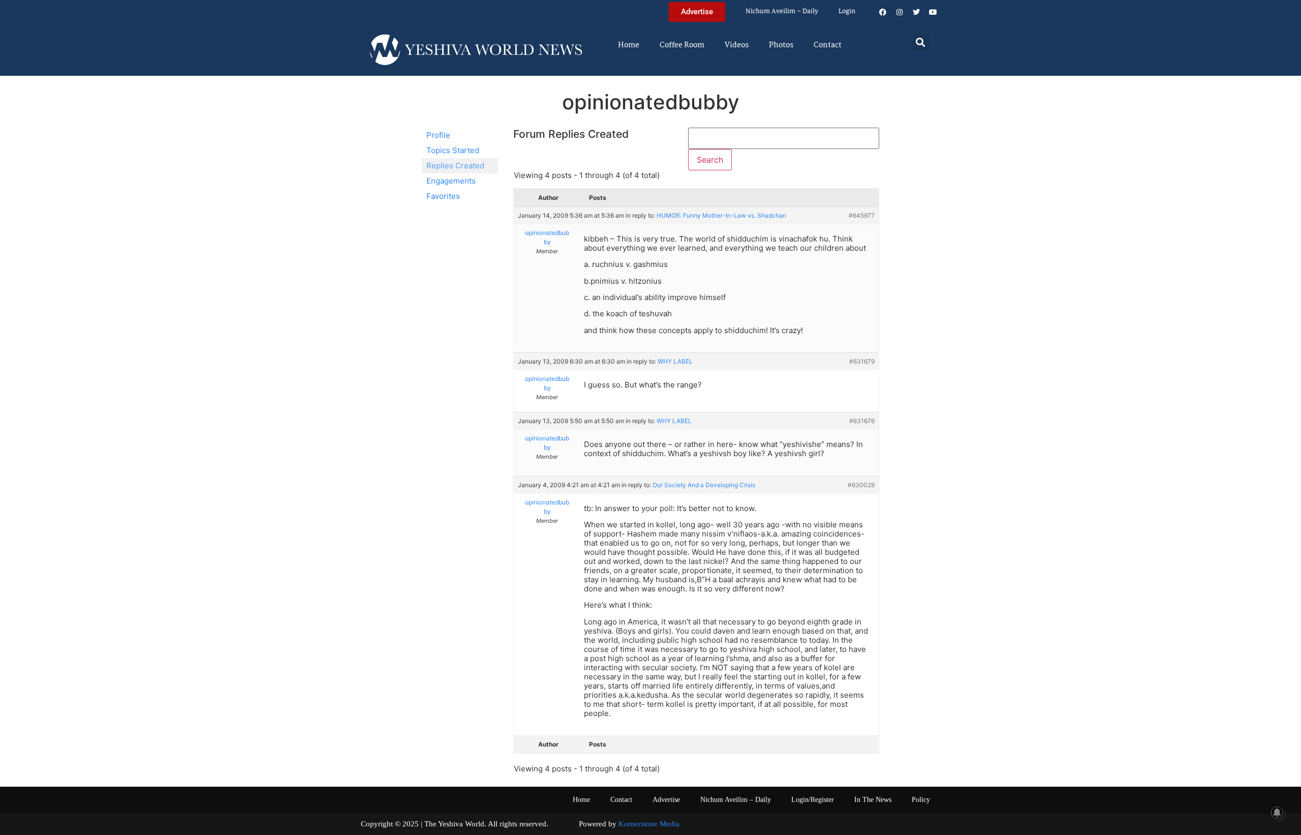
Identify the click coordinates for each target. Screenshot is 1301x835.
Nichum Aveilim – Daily (782, 11)
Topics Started (452, 150)
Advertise (666, 799)
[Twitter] (916, 12)
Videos (737, 45)
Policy (921, 799)
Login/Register (812, 799)
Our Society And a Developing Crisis (704, 485)
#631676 (862, 421)
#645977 (862, 215)
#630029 (861, 485)
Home (628, 45)
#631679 (862, 361)
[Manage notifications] (1277, 812)
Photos (781, 45)
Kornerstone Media (648, 824)
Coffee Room (682, 45)
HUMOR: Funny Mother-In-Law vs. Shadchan (721, 215)
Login (847, 11)
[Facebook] (883, 12)
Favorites (443, 196)
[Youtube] (933, 12)
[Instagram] (899, 12)
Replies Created (455, 165)
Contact (828, 45)
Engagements (451, 181)
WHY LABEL (675, 361)
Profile (438, 135)
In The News (872, 799)
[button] (920, 42)
